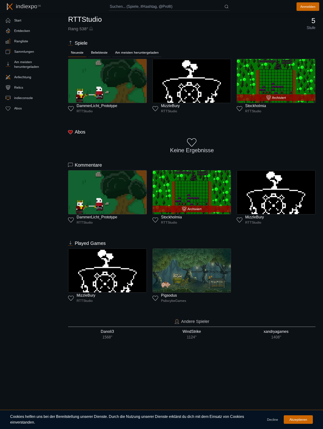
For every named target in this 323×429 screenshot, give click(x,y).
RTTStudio (85, 111)
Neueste (77, 52)
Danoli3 (107, 334)
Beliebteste (99, 52)
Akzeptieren (298, 419)
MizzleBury (170, 106)
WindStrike (192, 334)
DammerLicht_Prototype (97, 106)
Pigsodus (169, 295)
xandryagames (276, 334)
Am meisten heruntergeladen (137, 52)
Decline (272, 419)
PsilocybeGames (173, 301)
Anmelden (307, 7)
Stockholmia (255, 106)
